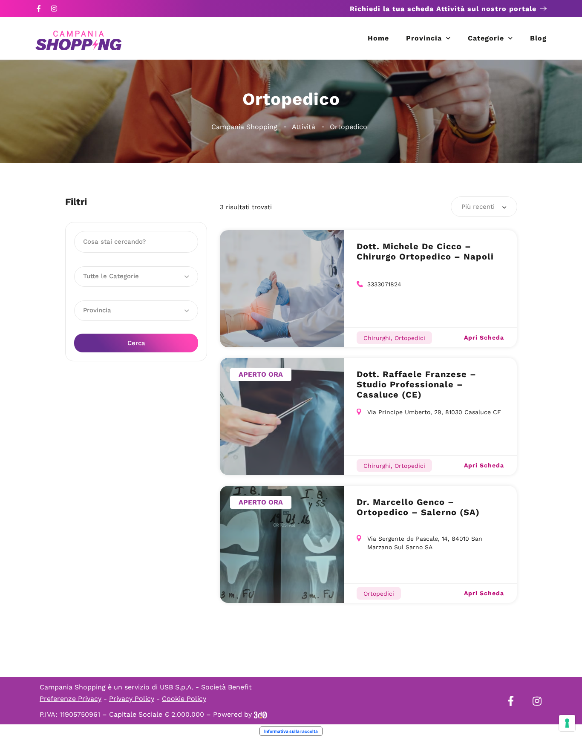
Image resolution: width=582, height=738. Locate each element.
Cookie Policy (184, 699)
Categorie (486, 38)
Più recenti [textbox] (478, 206)
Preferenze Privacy (70, 699)
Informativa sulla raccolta (291, 731)
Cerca (136, 343)
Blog (538, 38)
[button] (136, 276)
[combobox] (484, 206)
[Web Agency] (260, 714)
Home (378, 38)
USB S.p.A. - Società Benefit (206, 687)
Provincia (424, 38)
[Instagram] (54, 8)
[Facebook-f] (38, 8)
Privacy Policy (131, 699)
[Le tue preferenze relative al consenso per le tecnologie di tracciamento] (567, 723)
